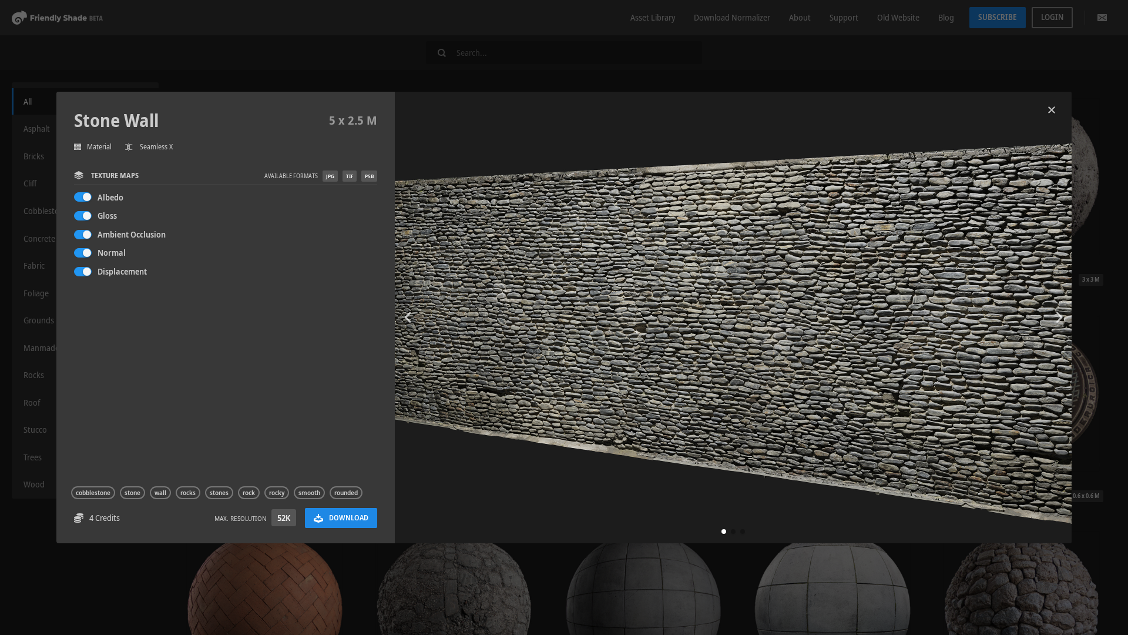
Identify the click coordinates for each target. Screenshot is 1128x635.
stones (219, 493)
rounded (346, 493)
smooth (309, 493)
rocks (188, 493)
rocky (276, 493)
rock (249, 493)
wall (160, 493)
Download (348, 518)
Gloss (107, 215)
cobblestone (93, 493)
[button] (723, 531)
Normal (112, 252)
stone (132, 493)
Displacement (122, 271)
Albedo (110, 197)
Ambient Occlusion (132, 234)
